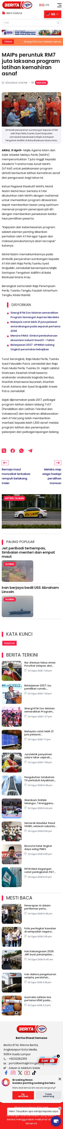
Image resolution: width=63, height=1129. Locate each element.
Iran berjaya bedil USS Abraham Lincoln (30, 589)
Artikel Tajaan (14, 498)
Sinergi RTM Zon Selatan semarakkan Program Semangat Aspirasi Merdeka (39, 710)
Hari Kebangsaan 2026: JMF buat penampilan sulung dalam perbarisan (40, 953)
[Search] (58, 22)
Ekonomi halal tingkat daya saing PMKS (38, 847)
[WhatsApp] (21, 450)
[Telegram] (30, 450)
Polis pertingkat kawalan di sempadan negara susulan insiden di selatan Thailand (40, 930)
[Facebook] (12, 450)
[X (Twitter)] (4, 450)
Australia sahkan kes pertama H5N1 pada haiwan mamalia (37, 999)
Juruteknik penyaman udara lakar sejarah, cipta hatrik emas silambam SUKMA (38, 756)
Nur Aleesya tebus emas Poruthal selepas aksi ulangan (39, 664)
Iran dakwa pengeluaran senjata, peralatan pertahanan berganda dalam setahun (40, 976)
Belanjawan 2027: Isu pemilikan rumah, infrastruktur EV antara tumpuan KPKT (39, 687)
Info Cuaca (14, 13)
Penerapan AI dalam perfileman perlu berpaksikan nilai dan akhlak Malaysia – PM (38, 907)
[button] (59, 5)
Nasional (41, 82)
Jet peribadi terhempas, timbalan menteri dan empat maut (28, 552)
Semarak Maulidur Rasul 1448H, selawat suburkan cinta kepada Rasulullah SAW (40, 824)
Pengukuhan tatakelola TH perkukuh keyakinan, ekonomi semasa (39, 779)
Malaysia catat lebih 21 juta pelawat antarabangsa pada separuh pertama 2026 (35, 326)
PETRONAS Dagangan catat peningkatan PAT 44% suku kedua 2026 (39, 870)
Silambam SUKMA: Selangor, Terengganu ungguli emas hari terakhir (38, 802)
